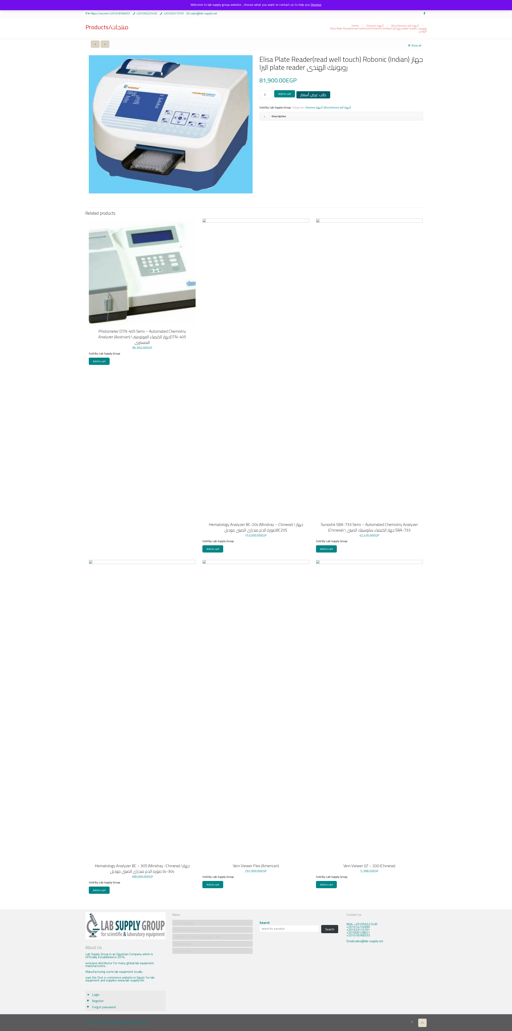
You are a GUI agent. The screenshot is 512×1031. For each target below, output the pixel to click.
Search (264, 922)
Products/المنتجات (187, 930)
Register (98, 1001)
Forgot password (104, 1007)
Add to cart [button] (99, 361)
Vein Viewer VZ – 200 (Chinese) (369, 865)
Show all (416, 45)
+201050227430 (146, 13)
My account (183, 951)
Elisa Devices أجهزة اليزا (405, 25)
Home (355, 25)
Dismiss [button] (316, 5)
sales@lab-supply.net (203, 13)
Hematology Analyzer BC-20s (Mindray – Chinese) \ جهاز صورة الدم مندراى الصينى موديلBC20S (256, 527)
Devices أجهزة (375, 25)
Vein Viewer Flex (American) (256, 865)
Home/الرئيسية (184, 923)
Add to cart (284, 93)
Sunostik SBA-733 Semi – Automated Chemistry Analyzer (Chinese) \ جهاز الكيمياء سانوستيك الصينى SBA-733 (369, 527)
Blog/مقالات (183, 944)
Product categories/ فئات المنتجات (198, 937)
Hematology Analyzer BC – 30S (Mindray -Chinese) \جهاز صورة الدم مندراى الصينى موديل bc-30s (142, 868)
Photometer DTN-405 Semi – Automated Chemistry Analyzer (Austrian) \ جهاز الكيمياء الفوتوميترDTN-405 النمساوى (142, 336)
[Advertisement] (386, 979)
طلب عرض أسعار (313, 94)
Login (95, 995)
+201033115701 (173, 13)
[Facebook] (424, 13)
